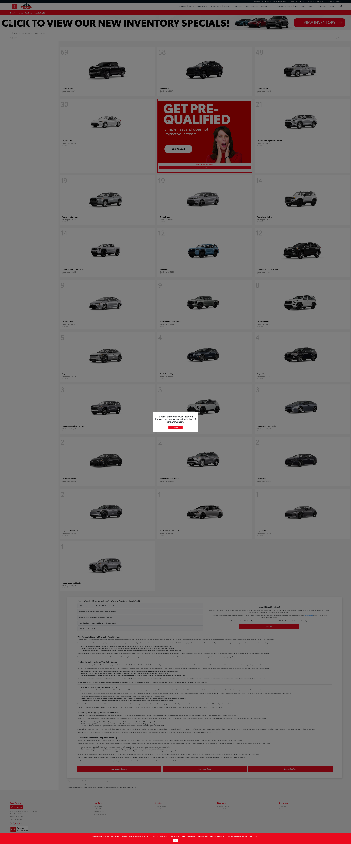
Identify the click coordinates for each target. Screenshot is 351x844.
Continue (175, 427)
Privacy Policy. (253, 836)
